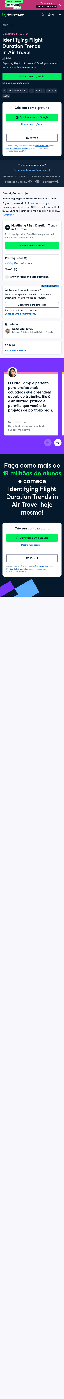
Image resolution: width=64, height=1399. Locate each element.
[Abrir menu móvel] (60, 15)
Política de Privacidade (16, 148)
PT (52, 14)
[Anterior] (48, 442)
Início (5, 24)
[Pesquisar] (43, 15)
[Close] (60, 5)
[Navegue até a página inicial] (13, 14)
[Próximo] (58, 442)
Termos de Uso (41, 145)
